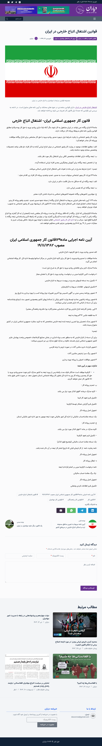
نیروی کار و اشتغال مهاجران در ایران (65, 38)
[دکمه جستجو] (7, 19)
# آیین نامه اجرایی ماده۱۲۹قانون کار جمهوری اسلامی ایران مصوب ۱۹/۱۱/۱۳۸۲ (68, 494)
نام (93, 555)
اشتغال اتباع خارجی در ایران (86, 107)
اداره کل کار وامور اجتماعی (64, 220)
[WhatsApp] (71, 510)
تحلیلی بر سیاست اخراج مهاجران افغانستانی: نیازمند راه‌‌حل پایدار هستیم (28, 685)
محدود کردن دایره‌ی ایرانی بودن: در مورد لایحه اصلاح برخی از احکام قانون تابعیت (76, 643)
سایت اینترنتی (27, 555)
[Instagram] (20, 2)
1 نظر (15, 689)
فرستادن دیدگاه (88, 588)
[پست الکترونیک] (8, 2)
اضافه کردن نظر (89, 564)
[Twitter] (12, 2)
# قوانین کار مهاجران (56, 499)
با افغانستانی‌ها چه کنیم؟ (87, 683)
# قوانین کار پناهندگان (75, 499)
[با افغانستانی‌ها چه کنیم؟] (75, 666)
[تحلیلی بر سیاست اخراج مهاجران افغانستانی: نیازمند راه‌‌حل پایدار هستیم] (27, 666)
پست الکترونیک (57, 555)
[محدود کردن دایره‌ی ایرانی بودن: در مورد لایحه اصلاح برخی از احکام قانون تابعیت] (75, 624)
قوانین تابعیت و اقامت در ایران (87, 38)
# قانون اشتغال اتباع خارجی (28, 494)
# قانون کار (91, 499)
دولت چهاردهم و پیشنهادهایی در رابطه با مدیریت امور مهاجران (28, 617)
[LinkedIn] (92, 510)
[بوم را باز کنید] (94, 19)
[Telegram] (16, 2)
